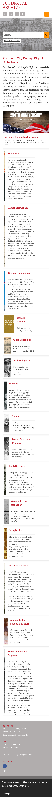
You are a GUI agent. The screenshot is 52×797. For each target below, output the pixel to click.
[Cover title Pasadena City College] (9, 324)
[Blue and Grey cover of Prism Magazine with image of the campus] (4, 291)
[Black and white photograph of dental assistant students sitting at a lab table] (6, 448)
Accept (7, 793)
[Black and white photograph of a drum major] (7, 367)
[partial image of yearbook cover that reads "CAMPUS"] (4, 176)
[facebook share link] (5, 766)
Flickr (5, 771)
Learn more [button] (24, 786)
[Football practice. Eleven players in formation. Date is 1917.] (6, 423)
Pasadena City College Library (15, 728)
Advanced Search (12, 40)
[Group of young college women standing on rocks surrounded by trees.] (5, 479)
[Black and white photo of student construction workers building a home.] (4, 681)
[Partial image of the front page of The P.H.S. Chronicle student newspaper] (4, 236)
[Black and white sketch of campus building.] (7, 345)
